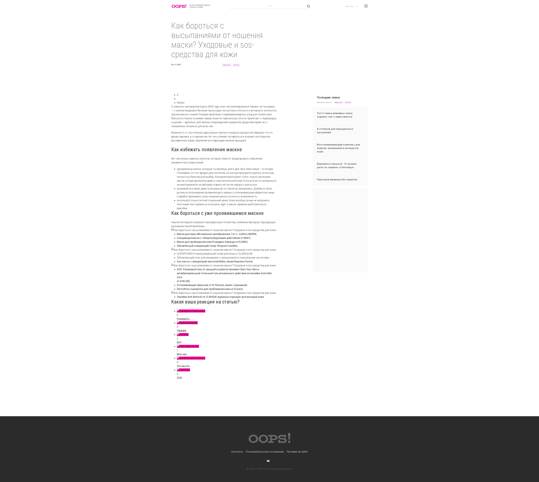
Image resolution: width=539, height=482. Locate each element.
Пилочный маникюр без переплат (337, 179)
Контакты (237, 451)
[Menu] (366, 6)
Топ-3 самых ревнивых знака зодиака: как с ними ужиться (334, 115)
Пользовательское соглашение (265, 451)
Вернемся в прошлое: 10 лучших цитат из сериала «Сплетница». (336, 165)
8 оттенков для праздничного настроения (335, 130)
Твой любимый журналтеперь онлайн (199, 6)
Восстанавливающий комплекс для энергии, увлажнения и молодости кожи (338, 148)
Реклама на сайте (297, 451)
